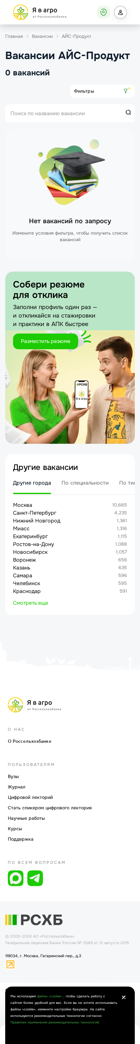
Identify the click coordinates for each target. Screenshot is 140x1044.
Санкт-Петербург (34, 512)
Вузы (13, 776)
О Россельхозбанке (29, 741)
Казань (21, 567)
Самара (22, 575)
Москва (22, 505)
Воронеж (24, 559)
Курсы (15, 829)
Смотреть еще (30, 603)
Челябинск (26, 583)
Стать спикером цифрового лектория (50, 808)
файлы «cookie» (50, 996)
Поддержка (21, 839)
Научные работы (26, 818)
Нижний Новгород (36, 520)
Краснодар (27, 591)
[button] (120, 12)
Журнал (16, 787)
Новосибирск (30, 552)
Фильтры (84, 91)
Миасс (21, 528)
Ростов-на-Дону (33, 544)
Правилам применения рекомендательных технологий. (55, 1022)
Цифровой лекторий (30, 797)
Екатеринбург (30, 536)
